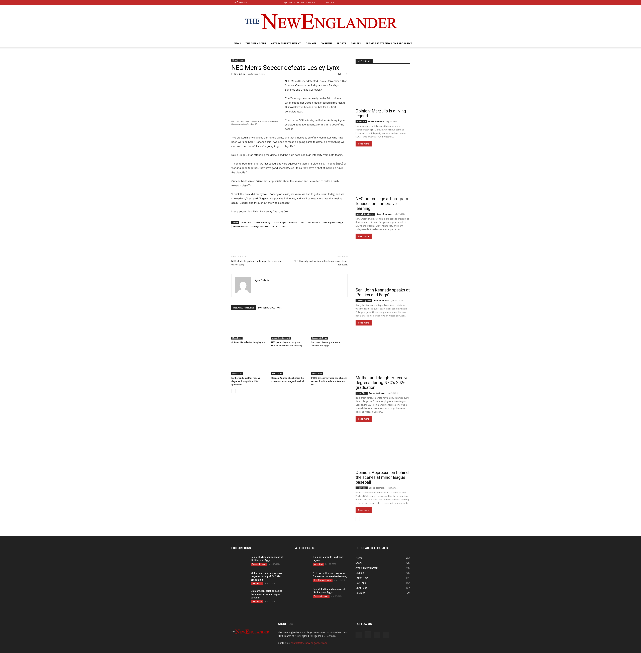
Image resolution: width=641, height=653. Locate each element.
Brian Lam (246, 222)
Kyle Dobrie (239, 74)
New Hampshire (240, 226)
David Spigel (280, 222)
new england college (333, 222)
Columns (326, 43)
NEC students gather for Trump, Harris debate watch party (256, 263)
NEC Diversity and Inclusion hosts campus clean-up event (321, 263)
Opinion (311, 43)
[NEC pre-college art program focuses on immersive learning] (289, 327)
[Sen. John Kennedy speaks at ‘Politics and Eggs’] (329, 327)
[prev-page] (233, 391)
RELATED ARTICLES (243, 307)
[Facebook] (390, 2)
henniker (293, 222)
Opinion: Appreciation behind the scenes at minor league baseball (382, 477)
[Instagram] (396, 2)
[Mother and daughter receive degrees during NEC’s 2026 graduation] (249, 362)
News (237, 43)
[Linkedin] (401, 2)
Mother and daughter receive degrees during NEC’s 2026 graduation (245, 381)
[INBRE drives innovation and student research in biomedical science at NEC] (329, 362)
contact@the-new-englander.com (309, 642)
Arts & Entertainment (286, 43)
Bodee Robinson (376, 121)
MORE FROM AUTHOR (269, 307)
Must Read (237, 338)
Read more (363, 143)
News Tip (330, 2)
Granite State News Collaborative (389, 43)
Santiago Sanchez (259, 226)
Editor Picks (237, 374)
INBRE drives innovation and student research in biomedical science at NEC (329, 381)
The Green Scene (255, 43)
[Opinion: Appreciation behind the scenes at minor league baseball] (289, 362)
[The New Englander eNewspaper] (320, 22)
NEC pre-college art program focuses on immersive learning (382, 203)
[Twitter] (407, 2)
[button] (385, 2)
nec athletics (314, 222)
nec (302, 222)
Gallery (356, 43)
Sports (341, 43)
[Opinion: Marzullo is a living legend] (249, 327)
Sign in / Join (289, 2)
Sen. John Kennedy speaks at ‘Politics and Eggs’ (383, 292)
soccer (275, 226)
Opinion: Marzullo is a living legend (248, 342)
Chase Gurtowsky (262, 222)
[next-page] (239, 391)
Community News (319, 338)
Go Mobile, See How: (306, 2)
